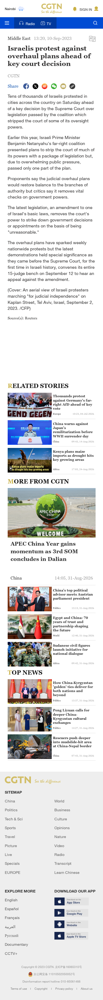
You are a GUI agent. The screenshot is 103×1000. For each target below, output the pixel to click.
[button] (11, 468)
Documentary (16, 944)
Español (12, 908)
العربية (10, 926)
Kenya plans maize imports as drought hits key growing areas (73, 455)
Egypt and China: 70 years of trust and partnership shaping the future (70, 624)
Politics (11, 809)
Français (12, 917)
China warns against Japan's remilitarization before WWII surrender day (73, 430)
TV (49, 24)
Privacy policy (64, 988)
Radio (30, 24)
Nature (60, 836)
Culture (60, 819)
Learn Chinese (67, 872)
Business (62, 809)
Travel (10, 836)
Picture (11, 845)
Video (59, 845)
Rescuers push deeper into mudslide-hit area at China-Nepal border (72, 742)
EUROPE (12, 872)
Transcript (62, 863)
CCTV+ (11, 953)
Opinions (62, 827)
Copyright (41, 988)
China (10, 801)
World (59, 801)
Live (8, 854)
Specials (12, 863)
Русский (11, 935)
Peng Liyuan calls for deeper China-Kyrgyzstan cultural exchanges (71, 716)
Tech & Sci (14, 819)
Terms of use (19, 988)
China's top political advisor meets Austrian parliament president (73, 594)
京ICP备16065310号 (68, 967)
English (11, 900)
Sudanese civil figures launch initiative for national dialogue (71, 649)
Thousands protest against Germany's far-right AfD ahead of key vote (72, 402)
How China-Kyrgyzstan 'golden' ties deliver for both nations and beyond (73, 689)
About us (86, 988)
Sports (10, 827)
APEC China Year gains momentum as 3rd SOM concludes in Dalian (44, 551)
